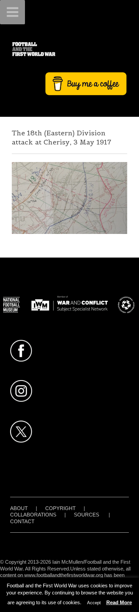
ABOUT (19, 508)
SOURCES (86, 514)
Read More (119, 602)
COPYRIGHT (60, 508)
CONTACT (22, 521)
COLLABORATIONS (33, 514)
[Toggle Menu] (12, 12)
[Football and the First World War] (69, 49)
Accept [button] (94, 602)
